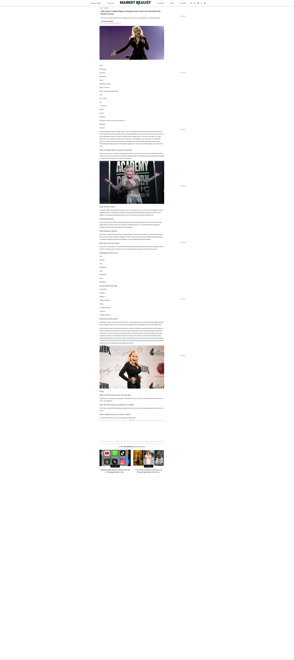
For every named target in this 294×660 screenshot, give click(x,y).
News (171, 3)
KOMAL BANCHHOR (107, 21)
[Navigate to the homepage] (135, 3)
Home (101, 7)
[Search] (191, 3)
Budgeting (110, 3)
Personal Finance (95, 3)
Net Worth (183, 3)
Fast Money (160, 3)
